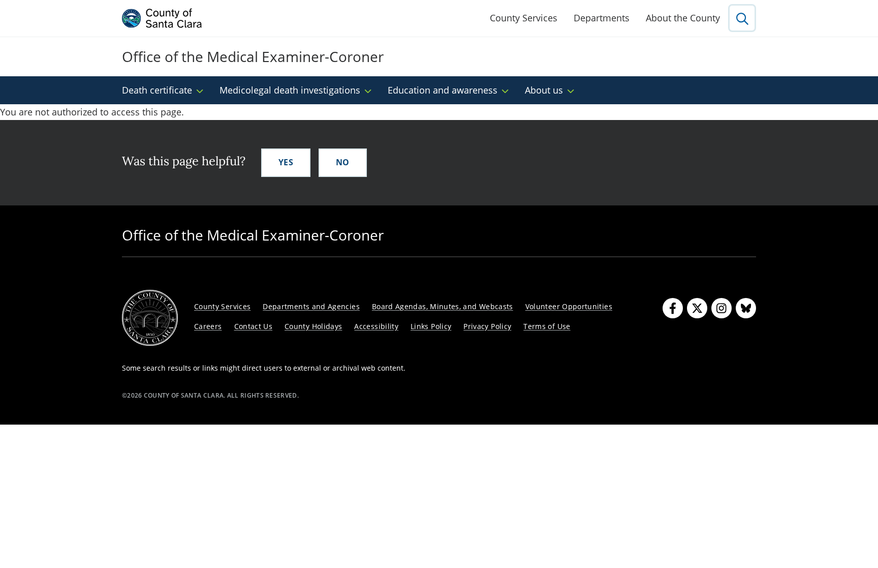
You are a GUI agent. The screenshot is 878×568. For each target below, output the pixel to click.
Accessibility (376, 326)
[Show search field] (742, 18)
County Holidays (313, 326)
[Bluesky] (746, 308)
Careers (208, 326)
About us (544, 90)
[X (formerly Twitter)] (697, 308)
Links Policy (431, 326)
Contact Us (253, 326)
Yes (285, 162)
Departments (602, 18)
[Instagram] (721, 308)
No (343, 162)
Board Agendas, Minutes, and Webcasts (442, 306)
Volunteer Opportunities (568, 306)
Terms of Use (546, 326)
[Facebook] (673, 308)
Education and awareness (442, 90)
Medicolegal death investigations (290, 90)
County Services (523, 18)
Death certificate (157, 90)
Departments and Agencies (311, 306)
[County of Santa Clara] (162, 18)
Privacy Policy (487, 326)
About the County (683, 18)
